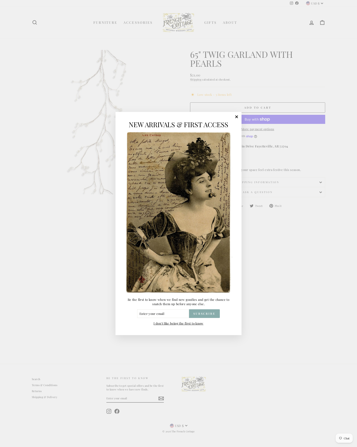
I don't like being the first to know (178, 323)
